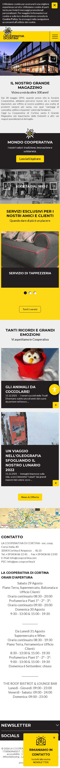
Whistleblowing (11, 756)
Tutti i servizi (30, 309)
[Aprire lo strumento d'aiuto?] (54, 389)
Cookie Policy (10, 19)
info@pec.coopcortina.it (21, 561)
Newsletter (16, 725)
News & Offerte (30, 497)
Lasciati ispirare (30, 159)
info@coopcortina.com (23, 557)
